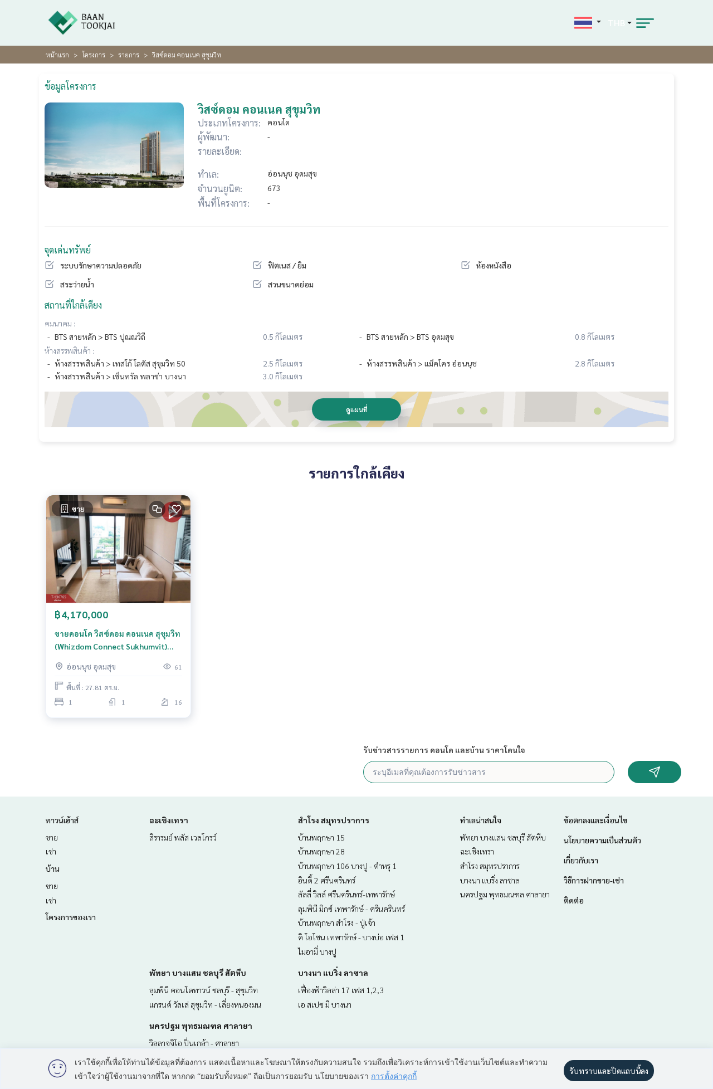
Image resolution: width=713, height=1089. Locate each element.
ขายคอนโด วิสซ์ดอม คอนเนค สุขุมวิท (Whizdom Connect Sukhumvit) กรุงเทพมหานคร (117, 640)
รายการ (128, 54)
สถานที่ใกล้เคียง (73, 305)
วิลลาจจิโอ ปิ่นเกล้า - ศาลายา (194, 1043)
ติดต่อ (574, 900)
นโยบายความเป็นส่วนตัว (602, 840)
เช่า (51, 851)
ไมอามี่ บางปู (317, 951)
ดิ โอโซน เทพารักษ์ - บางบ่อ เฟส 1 (351, 937)
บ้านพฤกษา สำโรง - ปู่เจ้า (336, 922)
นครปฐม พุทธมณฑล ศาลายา (200, 1025)
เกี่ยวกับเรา (581, 860)
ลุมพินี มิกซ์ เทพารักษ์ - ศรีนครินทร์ (351, 909)
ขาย (52, 837)
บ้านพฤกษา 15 (321, 837)
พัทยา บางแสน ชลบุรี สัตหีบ (197, 973)
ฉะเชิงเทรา (168, 820)
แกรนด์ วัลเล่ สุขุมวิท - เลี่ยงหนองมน (205, 1004)
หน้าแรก (57, 54)
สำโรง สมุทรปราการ (333, 820)
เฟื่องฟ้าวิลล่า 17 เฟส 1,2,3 (341, 990)
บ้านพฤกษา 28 (321, 851)
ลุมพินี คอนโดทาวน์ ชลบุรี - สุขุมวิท (203, 990)
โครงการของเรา (71, 917)
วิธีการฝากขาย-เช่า (594, 880)
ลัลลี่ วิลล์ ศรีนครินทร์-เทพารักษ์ (346, 894)
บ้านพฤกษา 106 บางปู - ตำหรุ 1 (347, 866)
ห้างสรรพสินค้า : (69, 350)
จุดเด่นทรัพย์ (68, 250)
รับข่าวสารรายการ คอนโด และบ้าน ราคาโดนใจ (444, 750)
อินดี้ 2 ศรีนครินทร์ (326, 880)
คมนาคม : (60, 323)
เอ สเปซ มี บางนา (324, 1004)
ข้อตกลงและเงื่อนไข (595, 820)
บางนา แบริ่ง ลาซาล (333, 973)
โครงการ (93, 54)
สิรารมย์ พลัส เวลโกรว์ (183, 837)
